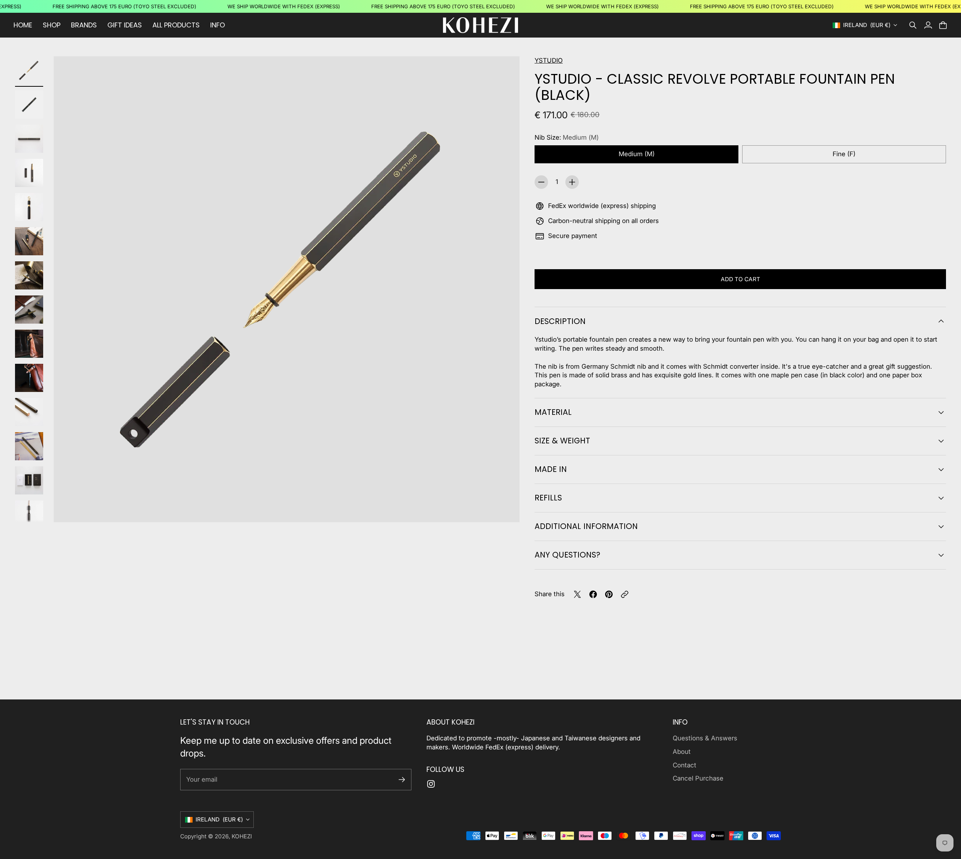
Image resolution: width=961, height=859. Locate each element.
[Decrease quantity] (541, 182)
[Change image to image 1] (29, 70)
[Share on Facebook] (593, 594)
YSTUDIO (549, 60)
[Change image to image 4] (29, 173)
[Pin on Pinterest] (609, 594)
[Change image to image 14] (29, 514)
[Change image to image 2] (29, 104)
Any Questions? (567, 554)
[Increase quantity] (572, 182)
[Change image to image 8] (29, 309)
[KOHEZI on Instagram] (430, 783)
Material (553, 412)
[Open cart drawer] (942, 25)
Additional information (586, 526)
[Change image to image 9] (29, 344)
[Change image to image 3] (29, 139)
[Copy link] (624, 594)
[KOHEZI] (480, 25)
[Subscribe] (402, 779)
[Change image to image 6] (29, 241)
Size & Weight (562, 440)
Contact (684, 765)
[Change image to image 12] (29, 446)
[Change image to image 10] (29, 378)
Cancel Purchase (698, 778)
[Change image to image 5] (29, 207)
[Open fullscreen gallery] (505, 508)
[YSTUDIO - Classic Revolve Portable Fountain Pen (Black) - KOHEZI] (287, 289)
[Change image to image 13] (29, 480)
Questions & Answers (705, 738)
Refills (548, 497)
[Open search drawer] (912, 25)
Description (560, 321)
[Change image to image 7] (29, 275)
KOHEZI (242, 836)
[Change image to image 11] (29, 412)
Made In (551, 469)
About (682, 751)
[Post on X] (577, 594)
